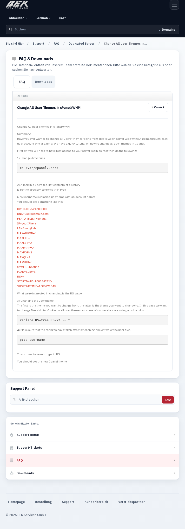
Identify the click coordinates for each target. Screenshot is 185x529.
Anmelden (17, 18)
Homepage (16, 502)
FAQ (56, 43)
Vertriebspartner (131, 502)
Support (38, 43)
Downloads (43, 82)
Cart (62, 18)
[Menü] (174, 5)
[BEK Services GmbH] (17, 4)
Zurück (159, 107)
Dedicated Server (81, 43)
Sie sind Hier (15, 43)
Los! (168, 400)
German (42, 18)
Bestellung (43, 502)
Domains (168, 30)
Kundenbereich (96, 502)
